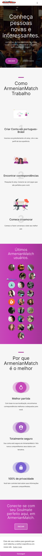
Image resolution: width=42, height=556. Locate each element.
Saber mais (17, 547)
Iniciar (11, 61)
